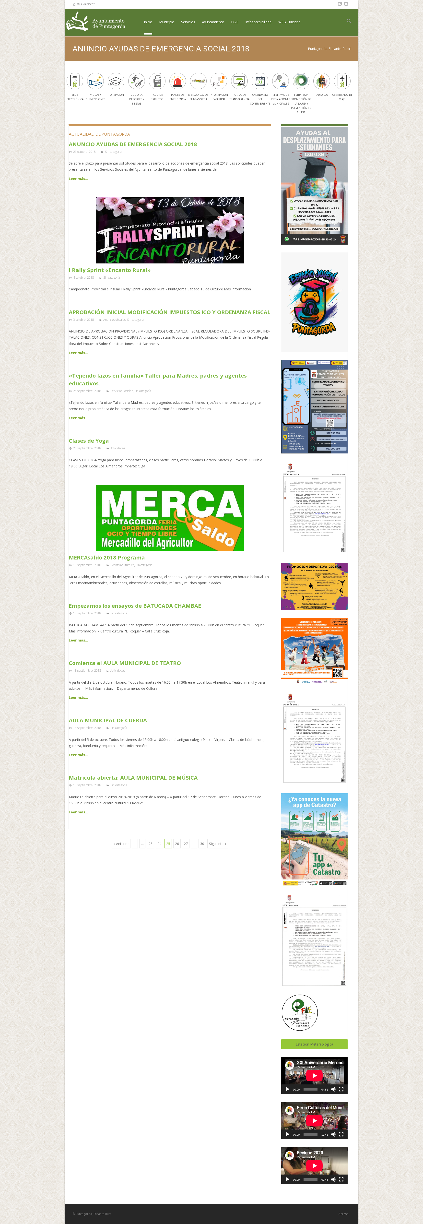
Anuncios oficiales (114, 320)
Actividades (117, 448)
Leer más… (78, 178)
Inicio (148, 22)
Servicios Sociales (121, 391)
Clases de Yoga (89, 440)
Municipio (166, 22)
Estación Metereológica (314, 1044)
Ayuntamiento (213, 22)
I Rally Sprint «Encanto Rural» (110, 269)
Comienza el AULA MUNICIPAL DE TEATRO (125, 662)
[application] (314, 1075)
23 (151, 843)
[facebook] (340, 6)
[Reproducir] (287, 1089)
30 (202, 843)
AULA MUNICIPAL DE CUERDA (108, 720)
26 (177, 843)
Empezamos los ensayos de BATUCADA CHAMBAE (135, 605)
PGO (234, 22)
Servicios (188, 22)
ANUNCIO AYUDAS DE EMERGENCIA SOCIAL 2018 (133, 144)
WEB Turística (289, 22)
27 (186, 843)
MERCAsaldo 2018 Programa (107, 557)
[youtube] (346, 6)
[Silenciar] (333, 1089)
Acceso (344, 1214)
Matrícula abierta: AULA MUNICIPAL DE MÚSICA (133, 777)
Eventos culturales (122, 565)
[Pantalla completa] (341, 1089)
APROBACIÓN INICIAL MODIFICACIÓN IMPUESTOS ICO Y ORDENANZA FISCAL (169, 312)
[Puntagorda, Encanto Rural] (100, 22)
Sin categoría (113, 152)
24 (159, 843)
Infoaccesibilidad (258, 22)
